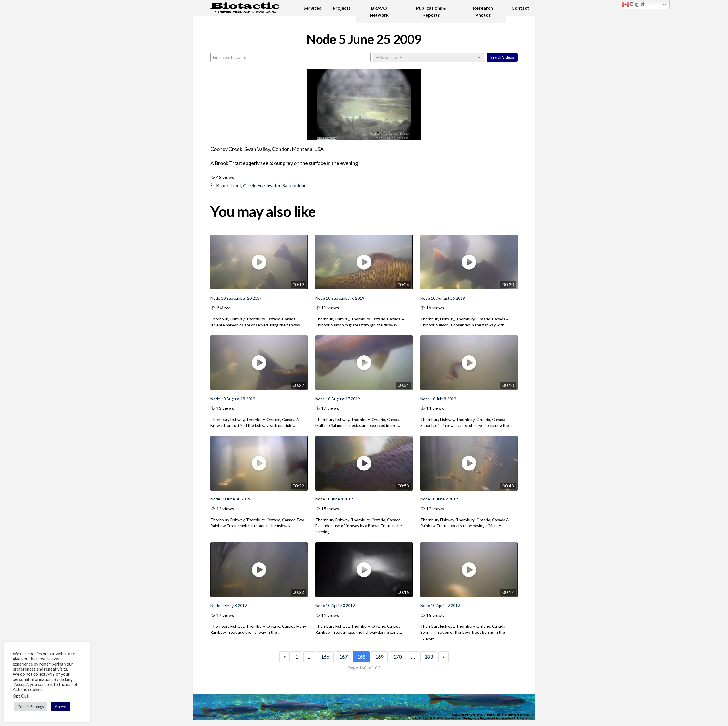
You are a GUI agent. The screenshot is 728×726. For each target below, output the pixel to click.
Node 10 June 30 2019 (230, 498)
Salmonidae (294, 185)
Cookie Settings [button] (31, 706)
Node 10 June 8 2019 (334, 498)
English (637, 4)
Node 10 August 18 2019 (232, 398)
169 (379, 657)
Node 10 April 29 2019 (440, 605)
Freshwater (268, 185)
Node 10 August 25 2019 (442, 298)
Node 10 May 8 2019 (228, 605)
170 (397, 657)
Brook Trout (228, 185)
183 (428, 657)
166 (325, 657)
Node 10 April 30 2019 (335, 605)
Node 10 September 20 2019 (236, 298)
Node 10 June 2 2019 (439, 498)
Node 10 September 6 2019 (339, 298)
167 (343, 657)
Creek (249, 185)
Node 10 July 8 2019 (438, 398)
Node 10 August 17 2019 (337, 398)
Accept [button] (61, 706)
